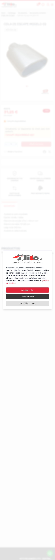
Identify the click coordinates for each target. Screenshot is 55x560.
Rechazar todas (27, 296)
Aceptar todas (27, 290)
